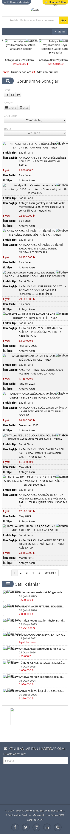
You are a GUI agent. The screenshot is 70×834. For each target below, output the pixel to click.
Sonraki (50, 572)
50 (18, 94)
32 (12, 94)
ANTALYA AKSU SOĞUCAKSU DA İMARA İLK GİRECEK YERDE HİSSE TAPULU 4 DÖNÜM (43, 411)
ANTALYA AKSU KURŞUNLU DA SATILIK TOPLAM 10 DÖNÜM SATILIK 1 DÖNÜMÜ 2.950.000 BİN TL (42, 290)
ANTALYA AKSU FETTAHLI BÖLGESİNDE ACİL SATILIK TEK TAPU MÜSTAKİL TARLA (42, 161)
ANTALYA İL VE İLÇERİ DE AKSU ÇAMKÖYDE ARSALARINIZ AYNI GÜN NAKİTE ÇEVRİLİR (42, 691)
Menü (61, 31)
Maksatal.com (41, 815)
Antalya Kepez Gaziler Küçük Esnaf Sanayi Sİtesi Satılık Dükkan (42, 620)
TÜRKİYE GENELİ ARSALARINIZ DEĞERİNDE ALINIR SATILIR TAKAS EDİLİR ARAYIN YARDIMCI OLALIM (42, 662)
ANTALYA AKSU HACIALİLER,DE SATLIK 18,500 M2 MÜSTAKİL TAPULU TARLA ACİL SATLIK (42, 543)
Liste (25, 107)
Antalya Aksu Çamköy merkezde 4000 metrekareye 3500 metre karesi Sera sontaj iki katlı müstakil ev (42, 206)
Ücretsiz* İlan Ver (57, 2)
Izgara (12, 107)
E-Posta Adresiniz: (14, 754)
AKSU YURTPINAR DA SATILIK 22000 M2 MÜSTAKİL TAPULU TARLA (41, 371)
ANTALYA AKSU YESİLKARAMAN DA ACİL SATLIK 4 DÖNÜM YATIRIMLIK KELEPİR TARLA (40, 331)
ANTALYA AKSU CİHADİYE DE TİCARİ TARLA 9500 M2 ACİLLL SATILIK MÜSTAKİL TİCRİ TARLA (41, 248)
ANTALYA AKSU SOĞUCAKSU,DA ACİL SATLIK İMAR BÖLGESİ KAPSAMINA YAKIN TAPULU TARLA (41, 453)
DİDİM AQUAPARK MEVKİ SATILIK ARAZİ (42, 634)
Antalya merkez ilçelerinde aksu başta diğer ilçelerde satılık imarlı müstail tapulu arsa (42, 677)
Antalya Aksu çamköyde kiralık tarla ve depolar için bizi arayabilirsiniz (42, 648)
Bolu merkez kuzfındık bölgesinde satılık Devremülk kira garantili (42, 592)
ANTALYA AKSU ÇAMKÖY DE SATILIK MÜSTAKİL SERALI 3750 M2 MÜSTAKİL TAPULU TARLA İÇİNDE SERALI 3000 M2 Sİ (43, 500)
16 (6, 94)
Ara (63, 20)
